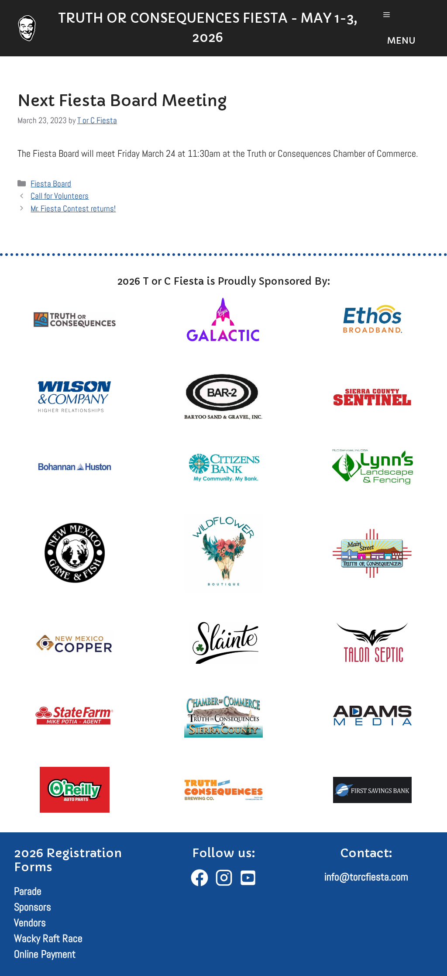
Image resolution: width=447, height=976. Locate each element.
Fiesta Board (51, 183)
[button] (402, 28)
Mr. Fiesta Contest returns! (73, 208)
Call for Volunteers (60, 195)
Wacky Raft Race (48, 938)
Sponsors (32, 907)
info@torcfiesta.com (366, 876)
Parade (27, 891)
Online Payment (45, 954)
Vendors (30, 922)
